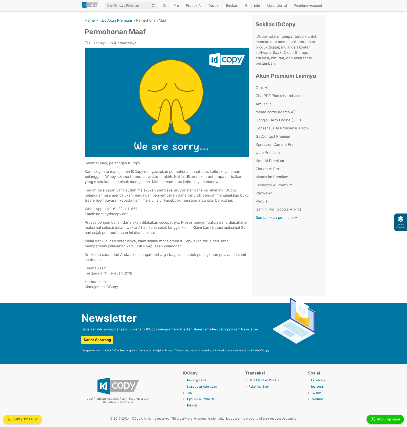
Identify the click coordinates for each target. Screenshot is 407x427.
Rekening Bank (259, 386)
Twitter (316, 393)
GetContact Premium (273, 136)
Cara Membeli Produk (264, 380)
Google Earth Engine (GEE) (278, 120)
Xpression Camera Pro (275, 144)
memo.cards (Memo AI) (275, 112)
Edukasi (232, 5)
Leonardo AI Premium (274, 185)
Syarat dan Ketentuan (202, 386)
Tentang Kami (196, 380)
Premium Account (308, 5)
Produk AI (194, 5)
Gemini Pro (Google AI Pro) (278, 209)
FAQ (189, 393)
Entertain (252, 5)
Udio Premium (268, 152)
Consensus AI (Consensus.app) (282, 128)
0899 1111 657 (25, 419)
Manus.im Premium (272, 177)
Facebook (318, 380)
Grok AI (262, 88)
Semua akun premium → (276, 217)
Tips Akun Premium (115, 20)
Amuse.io (264, 104)
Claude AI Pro (267, 169)
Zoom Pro (171, 5)
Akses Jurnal (277, 5)
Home (90, 20)
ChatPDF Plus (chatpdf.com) (280, 96)
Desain (213, 5)
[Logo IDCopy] (89, 8)
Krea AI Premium (270, 161)
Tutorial (192, 405)
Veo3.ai (262, 201)
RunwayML (265, 193)
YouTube (317, 399)
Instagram (318, 386)
